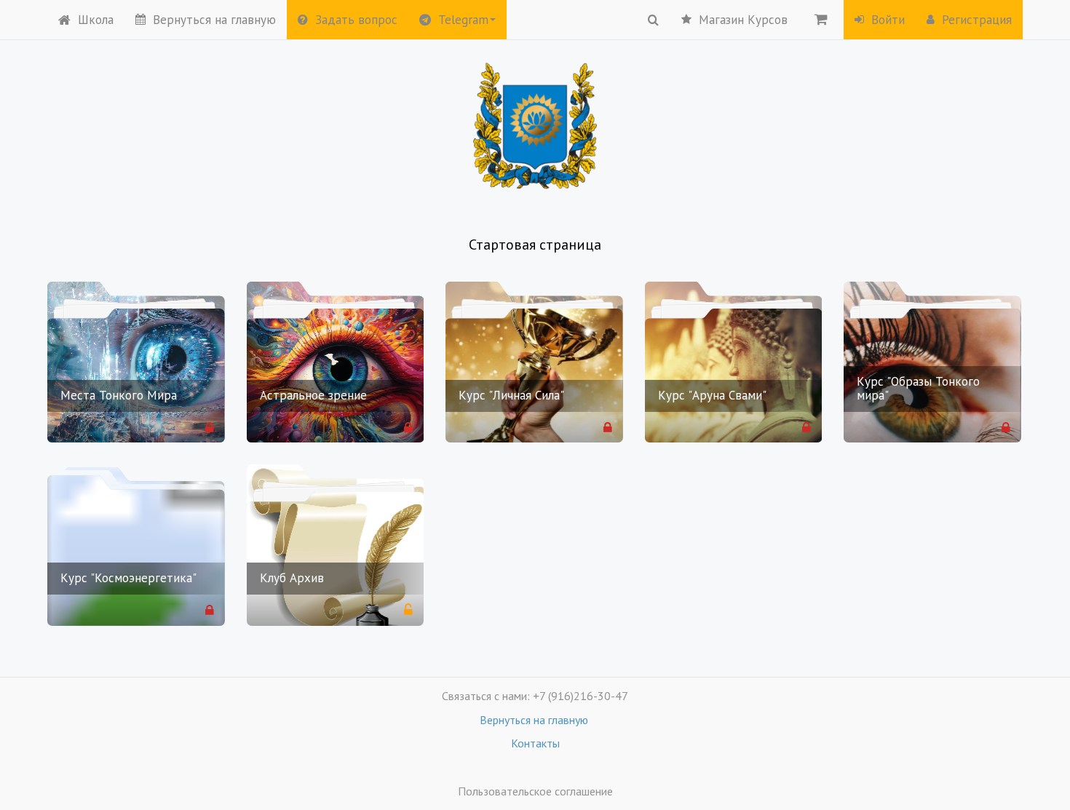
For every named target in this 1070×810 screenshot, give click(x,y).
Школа (96, 20)
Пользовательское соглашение (535, 791)
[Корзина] (821, 19)
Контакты (535, 743)
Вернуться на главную (214, 20)
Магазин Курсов (743, 20)
